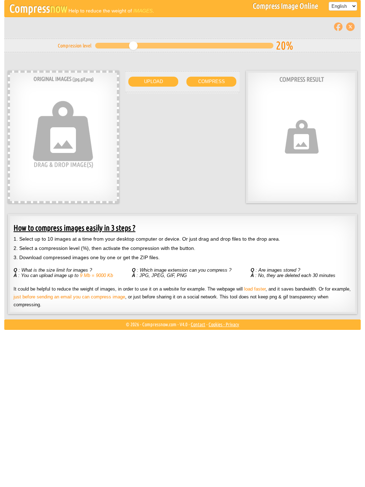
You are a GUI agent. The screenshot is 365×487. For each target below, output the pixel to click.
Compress (38, 8)
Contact (198, 324)
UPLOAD (153, 81)
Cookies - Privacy (224, 324)
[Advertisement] (182, 139)
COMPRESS (211, 81)
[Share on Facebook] (338, 26)
